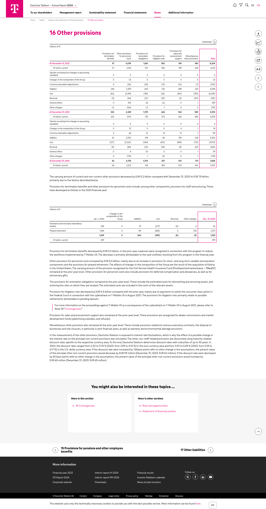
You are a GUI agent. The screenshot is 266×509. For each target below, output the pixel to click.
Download (207, 42)
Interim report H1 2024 (106, 473)
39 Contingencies (85, 406)
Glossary (179, 496)
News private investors (149, 482)
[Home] (235, 5)
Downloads (100, 482)
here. (198, 503)
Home (32, 20)
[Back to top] (258, 431)
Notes (41, 20)
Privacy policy (132, 496)
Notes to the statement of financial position (65, 20)
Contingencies (73, 309)
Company (97, 496)
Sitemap (148, 496)
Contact (83, 496)
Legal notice (113, 496)
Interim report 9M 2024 (107, 477)
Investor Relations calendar (151, 477)
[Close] (240, 5)
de (252, 5)
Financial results (145, 473)
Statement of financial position (159, 411)
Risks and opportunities (155, 406)
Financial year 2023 (63, 473)
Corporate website (62, 482)
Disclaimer (164, 496)
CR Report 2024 (61, 477)
